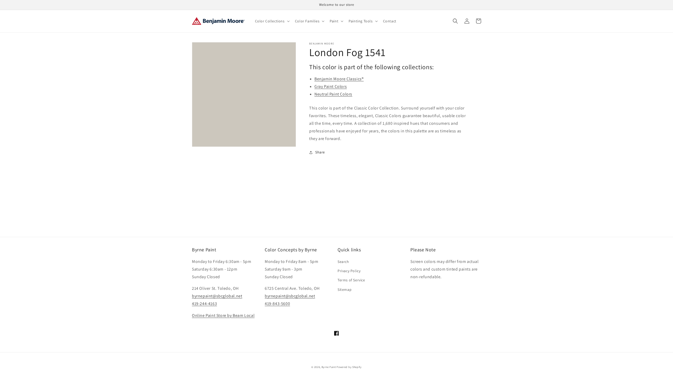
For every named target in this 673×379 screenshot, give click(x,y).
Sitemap (344, 289)
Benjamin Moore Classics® (339, 79)
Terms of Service (351, 280)
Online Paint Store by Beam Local (223, 315)
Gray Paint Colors (330, 86)
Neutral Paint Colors (333, 94)
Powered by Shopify (349, 367)
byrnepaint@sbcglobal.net (217, 296)
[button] (272, 21)
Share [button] (320, 152)
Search (343, 261)
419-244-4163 (204, 303)
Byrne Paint (329, 367)
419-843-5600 (277, 303)
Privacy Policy (349, 270)
